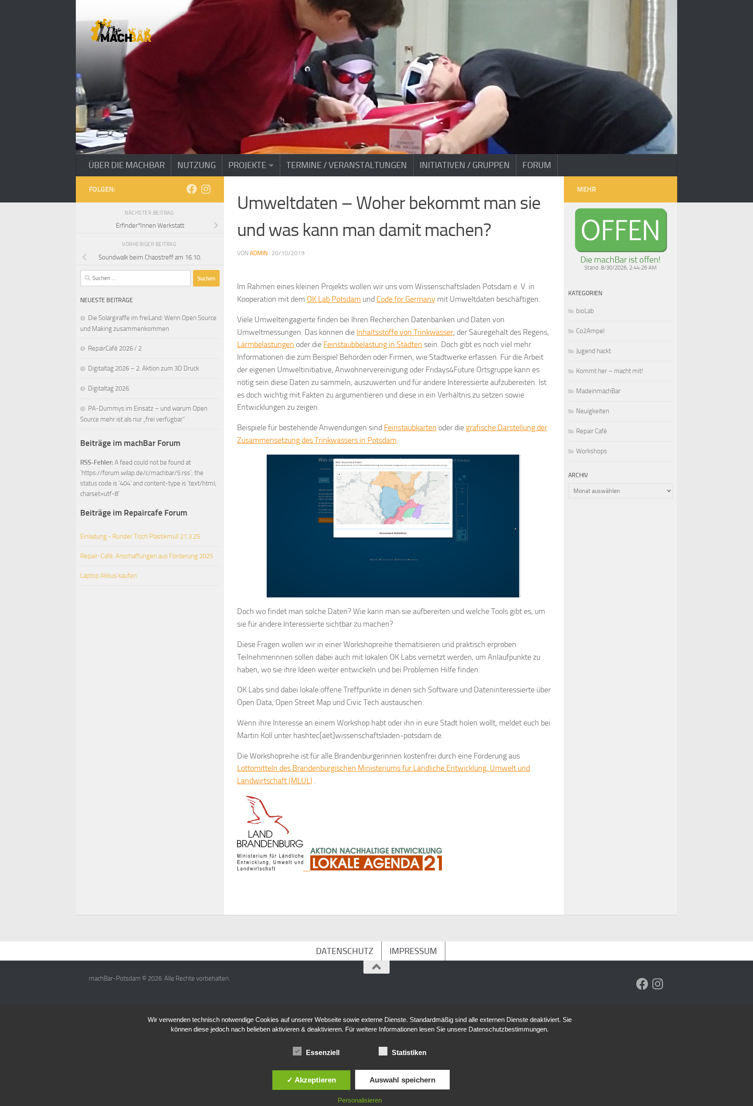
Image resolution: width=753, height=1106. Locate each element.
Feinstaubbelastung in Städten (372, 344)
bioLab (585, 311)
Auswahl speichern (402, 1080)
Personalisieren (360, 1100)
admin (259, 253)
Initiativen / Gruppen (465, 165)
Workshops (591, 451)
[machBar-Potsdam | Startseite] (121, 30)
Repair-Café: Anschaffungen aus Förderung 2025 (146, 556)
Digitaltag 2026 (108, 388)
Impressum (413, 951)
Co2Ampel (590, 331)
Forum (536, 165)
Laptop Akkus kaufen (108, 576)
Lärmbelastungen (265, 344)
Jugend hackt (593, 351)
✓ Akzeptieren (311, 1080)
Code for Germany (405, 299)
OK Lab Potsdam (334, 299)
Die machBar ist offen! (620, 259)
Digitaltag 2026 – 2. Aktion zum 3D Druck (143, 368)
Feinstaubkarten (410, 427)
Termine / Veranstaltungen (346, 165)
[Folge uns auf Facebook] (192, 189)
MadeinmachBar (598, 391)
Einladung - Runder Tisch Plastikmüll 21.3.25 (140, 536)
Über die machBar (126, 165)
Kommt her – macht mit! (609, 371)
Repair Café (591, 431)
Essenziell (322, 1052)
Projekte (247, 165)
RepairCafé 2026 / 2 (115, 348)
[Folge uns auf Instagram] (205, 189)
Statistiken (409, 1052)
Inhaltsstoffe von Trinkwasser (404, 332)
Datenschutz (344, 951)
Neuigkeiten (592, 411)
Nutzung (196, 165)
